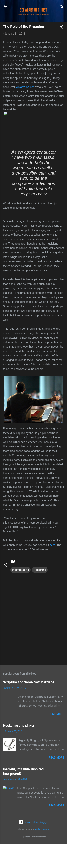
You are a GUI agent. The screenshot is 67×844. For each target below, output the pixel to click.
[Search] (62, 7)
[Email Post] (12, 562)
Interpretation (20, 570)
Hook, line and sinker (19, 726)
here (52, 544)
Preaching (40, 570)
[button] (62, 27)
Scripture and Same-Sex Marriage (28, 682)
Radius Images (42, 829)
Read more (56, 714)
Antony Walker (25, 86)
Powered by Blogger (35, 822)
